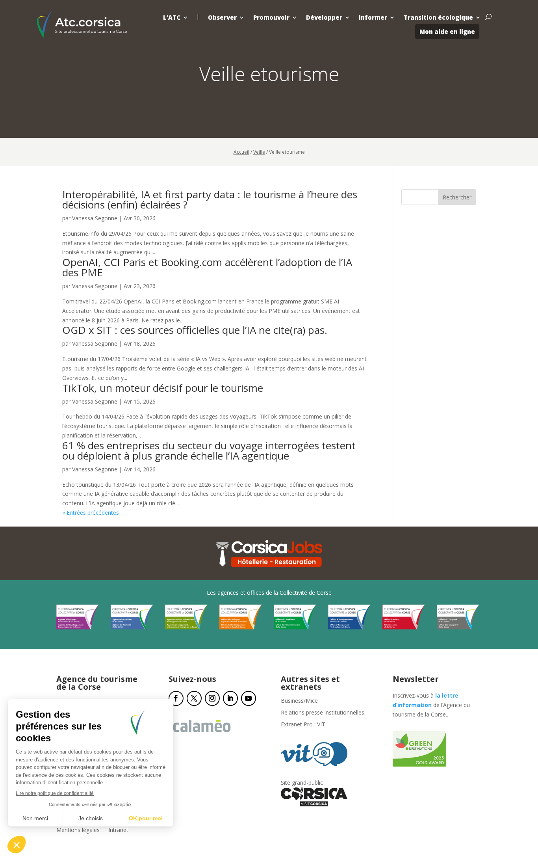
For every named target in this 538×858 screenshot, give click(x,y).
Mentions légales (78, 830)
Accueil (241, 152)
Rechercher (457, 197)
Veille (259, 152)
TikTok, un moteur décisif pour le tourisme (162, 388)
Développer (324, 17)
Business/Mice (299, 701)
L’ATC (171, 17)
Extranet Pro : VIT (303, 725)
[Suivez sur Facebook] (176, 698)
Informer (373, 17)
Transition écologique (438, 17)
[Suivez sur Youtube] (248, 698)
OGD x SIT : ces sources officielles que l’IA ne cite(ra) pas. (194, 330)
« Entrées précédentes (90, 512)
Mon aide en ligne (447, 31)
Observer (222, 17)
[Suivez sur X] (194, 698)
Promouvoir (271, 17)
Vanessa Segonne (94, 218)
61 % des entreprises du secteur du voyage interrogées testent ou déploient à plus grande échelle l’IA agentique (209, 450)
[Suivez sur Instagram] (212, 698)
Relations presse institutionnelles (322, 713)
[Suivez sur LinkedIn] (230, 698)
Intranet (118, 830)
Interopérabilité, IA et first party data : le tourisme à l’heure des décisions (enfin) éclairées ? (209, 199)
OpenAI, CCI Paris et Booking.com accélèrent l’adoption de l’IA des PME (207, 267)
